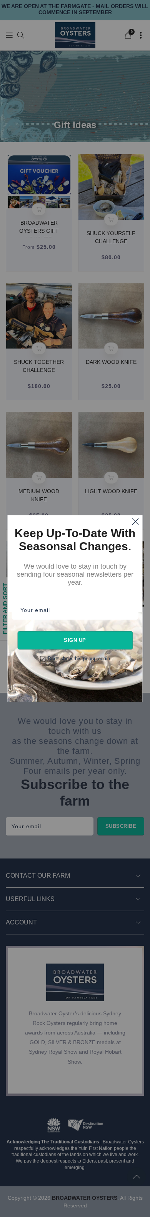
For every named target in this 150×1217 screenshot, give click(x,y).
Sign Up (75, 640)
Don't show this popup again (79, 658)
